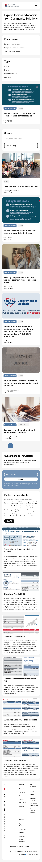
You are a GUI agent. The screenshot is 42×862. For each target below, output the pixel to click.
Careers (21, 799)
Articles (21, 832)
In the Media (22, 802)
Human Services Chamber (32, 810)
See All (9, 521)
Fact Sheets (22, 829)
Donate (32, 794)
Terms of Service (24, 846)
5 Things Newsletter (22, 840)
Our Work (22, 792)
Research (22, 836)
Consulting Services (33, 799)
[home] (14, 5)
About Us (22, 789)
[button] (36, 5)
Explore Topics (21, 825)
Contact (21, 806)
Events (32, 791)
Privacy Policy (14, 846)
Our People (22, 796)
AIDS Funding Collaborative (34, 804)
